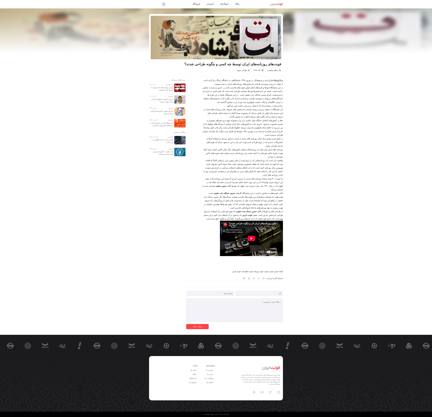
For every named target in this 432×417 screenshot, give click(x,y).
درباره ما (210, 374)
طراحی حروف (242, 70)
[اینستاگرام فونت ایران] (278, 392)
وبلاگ (194, 374)
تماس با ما (209, 370)
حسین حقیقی (274, 271)
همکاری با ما (208, 378)
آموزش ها (192, 382)
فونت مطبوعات (247, 271)
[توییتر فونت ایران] (270, 392)
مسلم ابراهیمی (272, 70)
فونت (266, 271)
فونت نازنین (236, 271)
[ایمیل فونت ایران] (254, 392)
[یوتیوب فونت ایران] (262, 392)
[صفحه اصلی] (276, 4)
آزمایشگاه (192, 378)
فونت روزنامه (258, 271)
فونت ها (193, 370)
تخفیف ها (210, 382)
